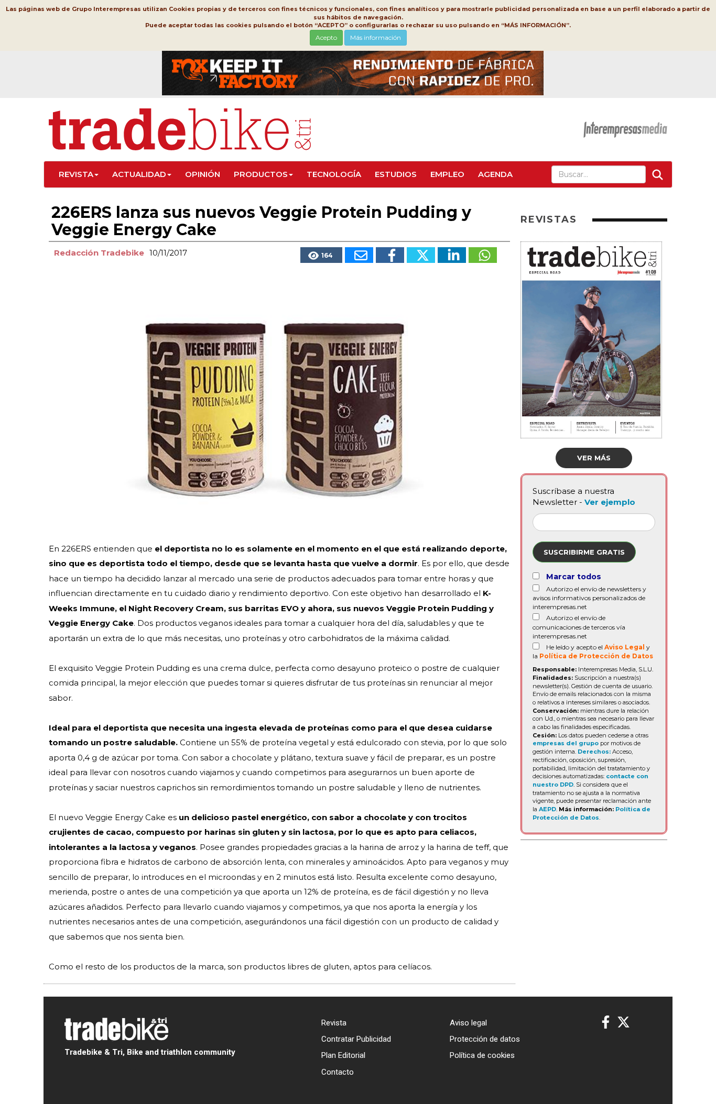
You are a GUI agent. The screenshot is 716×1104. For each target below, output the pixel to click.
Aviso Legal (624, 647)
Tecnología (334, 174)
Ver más (594, 458)
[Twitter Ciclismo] (623, 1022)
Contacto (337, 1072)
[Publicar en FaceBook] (390, 255)
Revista (76, 174)
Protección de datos (485, 1039)
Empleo (447, 174)
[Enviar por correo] (359, 255)
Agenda (495, 174)
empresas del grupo (566, 743)
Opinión (202, 174)
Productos (261, 174)
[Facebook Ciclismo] (605, 1022)
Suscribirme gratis (584, 552)
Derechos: (594, 751)
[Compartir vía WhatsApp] (483, 255)
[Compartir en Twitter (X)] (421, 255)
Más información (375, 37)
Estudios (396, 174)
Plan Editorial (343, 1055)
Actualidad (139, 174)
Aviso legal (468, 1023)
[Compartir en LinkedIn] (452, 255)
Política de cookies (482, 1055)
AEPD (547, 809)
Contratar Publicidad (356, 1039)
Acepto (326, 37)
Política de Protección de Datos (596, 656)
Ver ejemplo (609, 502)
